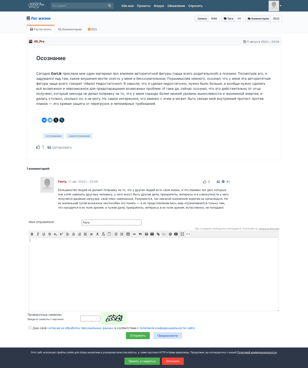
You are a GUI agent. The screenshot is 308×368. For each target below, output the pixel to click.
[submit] (109, 5)
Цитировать (61, 147)
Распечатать (42, 29)
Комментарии (71, 29)
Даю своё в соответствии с (113, 328)
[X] (55, 120)
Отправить (138, 335)
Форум (159, 6)
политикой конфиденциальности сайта (167, 328)
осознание (53, 136)
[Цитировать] (218, 181)
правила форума (269, 228)
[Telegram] (50, 120)
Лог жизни (40, 18)
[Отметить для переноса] (223, 181)
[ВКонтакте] (44, 120)
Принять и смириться (142, 361)
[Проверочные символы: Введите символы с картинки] (103, 318)
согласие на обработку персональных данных (80, 328)
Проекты (143, 6)
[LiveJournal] (61, 120)
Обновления (176, 6)
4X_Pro (39, 41)
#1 (228, 181)
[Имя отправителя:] (112, 222)
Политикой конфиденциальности (257, 352)
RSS (94, 29)
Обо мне (128, 6)
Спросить (195, 6)
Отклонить (173, 361)
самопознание (79, 136)
